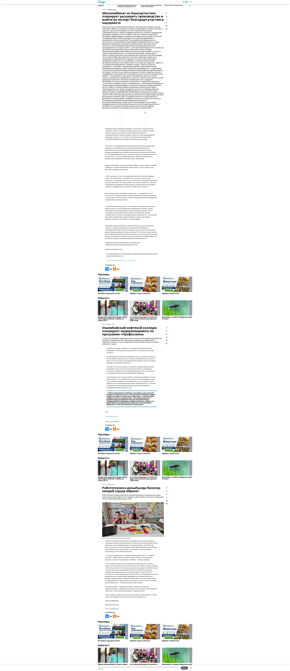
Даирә (101, 1)
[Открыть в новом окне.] (108, 269)
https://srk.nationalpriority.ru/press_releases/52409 (121, 260)
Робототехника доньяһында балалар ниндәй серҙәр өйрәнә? (151, 6)
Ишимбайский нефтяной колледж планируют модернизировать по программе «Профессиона (127, 6)
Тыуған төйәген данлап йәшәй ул (173, 5)
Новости (101, 5)
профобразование (112, 416)
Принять (184, 668)
